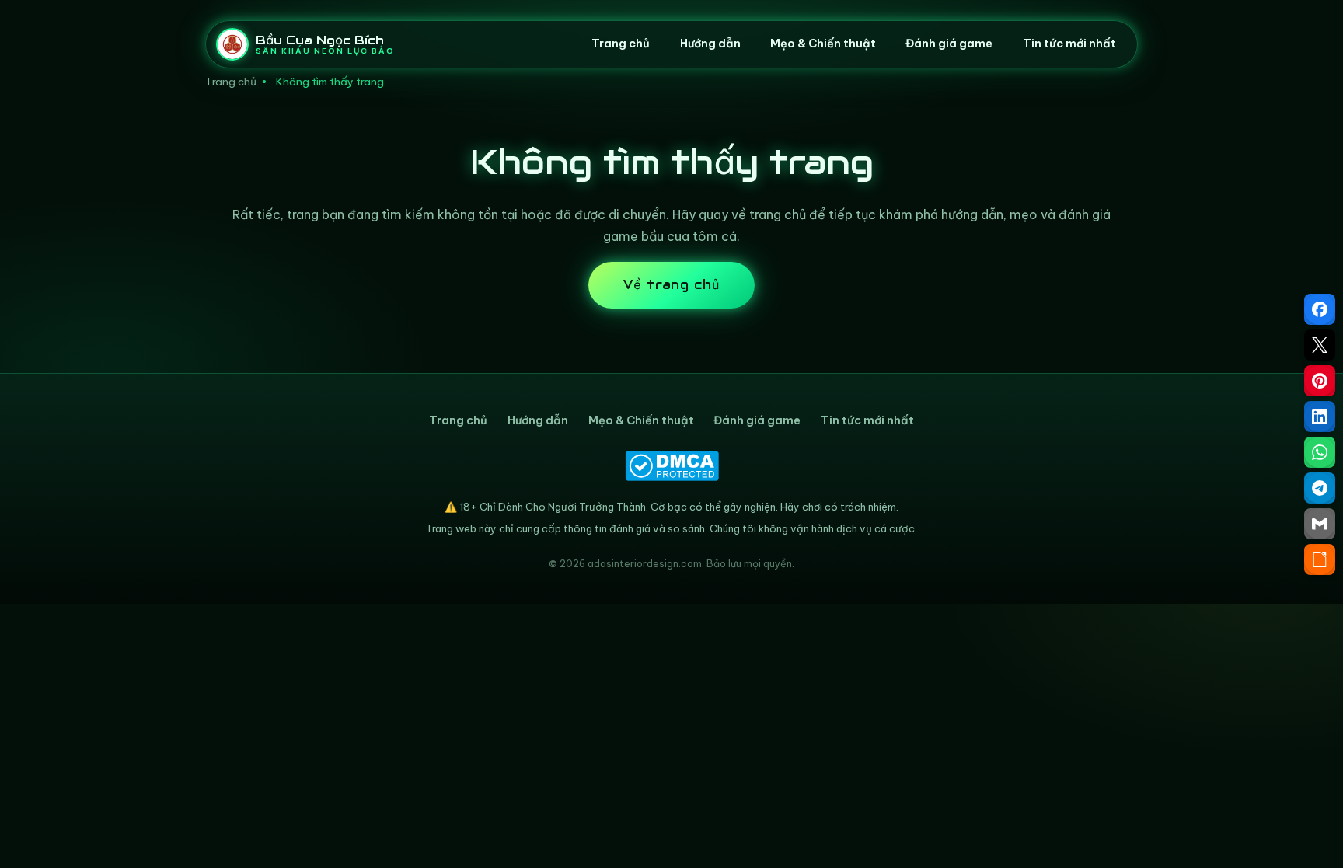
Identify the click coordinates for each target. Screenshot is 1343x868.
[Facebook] (1319, 309)
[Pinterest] (1319, 380)
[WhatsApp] (1319, 452)
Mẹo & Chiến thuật (823, 44)
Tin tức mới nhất (1069, 44)
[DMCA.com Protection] (671, 466)
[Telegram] (1319, 488)
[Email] (1319, 523)
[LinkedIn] (1319, 416)
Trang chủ (620, 44)
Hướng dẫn (710, 44)
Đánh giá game (948, 44)
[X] (1319, 345)
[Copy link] (1319, 559)
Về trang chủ (671, 285)
